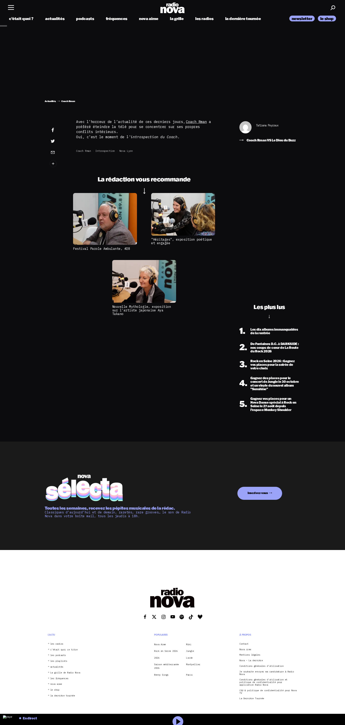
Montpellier (193, 664)
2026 (156, 657)
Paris (189, 674)
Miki (188, 644)
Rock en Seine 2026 (165, 651)
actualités (54, 18)
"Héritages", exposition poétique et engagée (181, 241)
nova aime (148, 18)
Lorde (189, 657)
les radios (204, 18)
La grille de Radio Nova (65, 672)
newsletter (302, 18)
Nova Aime (160, 644)
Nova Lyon (126, 151)
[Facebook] (59, 130)
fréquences (116, 18)
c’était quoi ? (21, 18)
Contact (244, 644)
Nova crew (245, 649)
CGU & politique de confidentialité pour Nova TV (267, 691)
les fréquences (59, 678)
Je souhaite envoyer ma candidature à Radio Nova (266, 673)
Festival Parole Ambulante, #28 (101, 249)
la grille (177, 18)
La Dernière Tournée (251, 698)
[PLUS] (59, 163)
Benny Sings (161, 674)
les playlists (58, 661)
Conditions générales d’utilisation (261, 666)
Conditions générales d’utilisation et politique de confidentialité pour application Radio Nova (263, 682)
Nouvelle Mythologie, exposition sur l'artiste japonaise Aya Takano (141, 310)
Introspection (105, 151)
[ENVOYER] (59, 152)
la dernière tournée (243, 18)
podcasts (85, 18)
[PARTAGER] (59, 141)
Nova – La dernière (251, 660)
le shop (327, 18)
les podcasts (58, 655)
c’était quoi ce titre (64, 649)
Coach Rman (196, 121)
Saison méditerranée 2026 (166, 666)
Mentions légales (249, 655)
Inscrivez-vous (258, 493)
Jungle (190, 651)
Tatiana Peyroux (267, 125)
